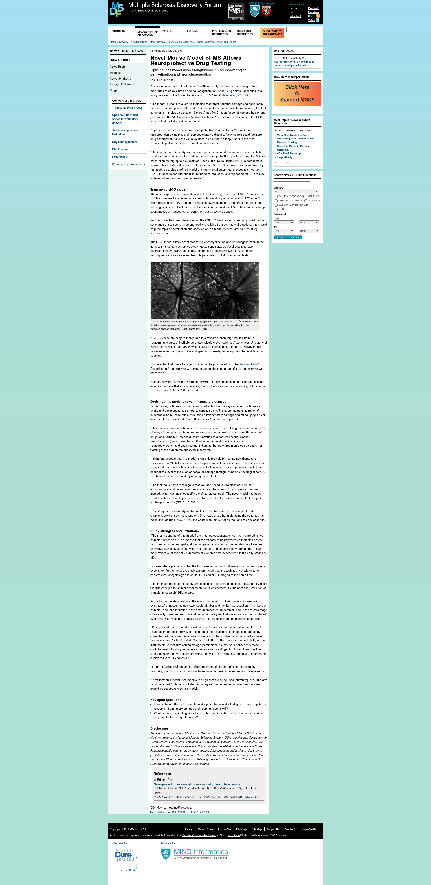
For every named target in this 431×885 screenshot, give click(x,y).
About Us (118, 31)
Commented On (294, 130)
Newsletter (313, 12)
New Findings (157, 41)
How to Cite (224, 829)
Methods (314, 200)
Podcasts (116, 72)
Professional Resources (222, 32)
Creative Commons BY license (199, 835)
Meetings (314, 196)
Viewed (279, 130)
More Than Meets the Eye (292, 135)
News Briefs (118, 66)
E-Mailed (310, 130)
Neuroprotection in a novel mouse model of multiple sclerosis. (197, 784)
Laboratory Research (293, 205)
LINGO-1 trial (182, 520)
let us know (234, 835)
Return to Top (136, 164)
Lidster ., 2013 (232, 95)
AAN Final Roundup (289, 153)
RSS (310, 16)
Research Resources (245, 32)
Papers (167, 31)
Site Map (257, 829)
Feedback (313, 8)
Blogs (113, 90)
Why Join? (295, 16)
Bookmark (195, 812)
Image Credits (308, 829)
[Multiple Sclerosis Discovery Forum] (117, 15)
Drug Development (291, 200)
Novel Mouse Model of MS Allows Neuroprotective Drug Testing (201, 41)
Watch (207, 812)
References (119, 156)
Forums (192, 31)
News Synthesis (120, 78)
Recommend (179, 812)
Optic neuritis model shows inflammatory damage (125, 119)
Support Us (273, 829)
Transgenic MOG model (127, 107)
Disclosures (120, 149)
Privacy (188, 829)
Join (292, 12)
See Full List (283, 162)
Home (113, 41)
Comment (121, 164)
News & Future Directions (147, 33)
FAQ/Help (241, 829)
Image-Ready (284, 157)
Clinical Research (291, 196)
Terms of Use (205, 829)
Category (278, 187)
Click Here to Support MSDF (272, 32)
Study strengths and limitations (125, 132)
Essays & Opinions (122, 84)
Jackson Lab (247, 364)
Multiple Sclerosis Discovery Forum (174, 7)
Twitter (311, 20)
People (283, 209)
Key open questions (125, 142)
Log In (293, 8)
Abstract (250, 797)
